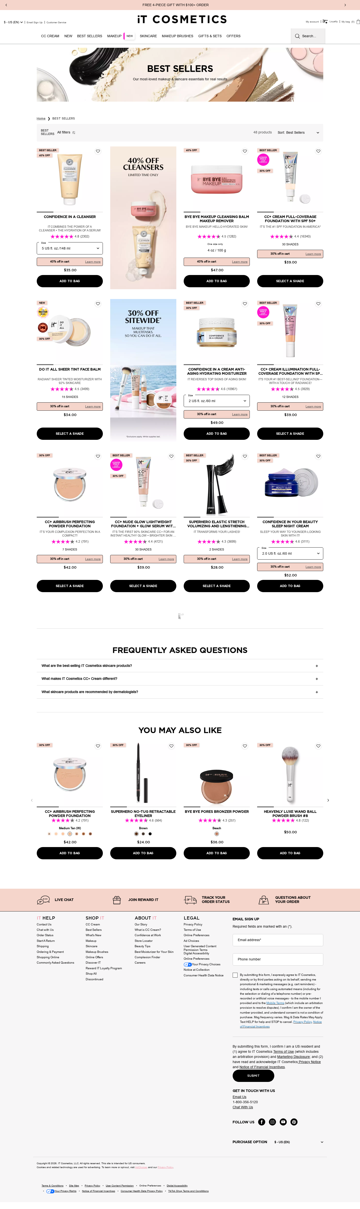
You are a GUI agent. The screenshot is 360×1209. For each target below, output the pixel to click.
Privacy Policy (193, 924)
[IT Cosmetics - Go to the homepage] (182, 19)
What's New (93, 935)
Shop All (91, 973)
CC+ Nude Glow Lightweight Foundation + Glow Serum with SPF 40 (143, 524)
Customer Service (56, 22)
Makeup (91, 941)
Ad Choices (191, 941)
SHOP (95, 918)
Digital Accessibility (196, 953)
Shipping (43, 946)
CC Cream (93, 924)
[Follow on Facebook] (261, 1121)
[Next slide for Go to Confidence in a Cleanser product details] (98, 179)
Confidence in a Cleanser (70, 217)
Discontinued (94, 979)
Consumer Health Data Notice (204, 975)
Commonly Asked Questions (55, 962)
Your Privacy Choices (206, 964)
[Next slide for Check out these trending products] (328, 800)
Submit (253, 1075)
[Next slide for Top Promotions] (345, 5)
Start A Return (46, 941)
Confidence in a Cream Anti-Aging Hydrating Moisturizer (217, 371)
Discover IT (93, 962)
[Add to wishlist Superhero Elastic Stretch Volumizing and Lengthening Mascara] (245, 456)
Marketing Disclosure (293, 1056)
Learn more (93, 262)
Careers (140, 962)
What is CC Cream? (148, 930)
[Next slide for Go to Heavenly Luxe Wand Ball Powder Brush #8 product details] (318, 774)
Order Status (45, 935)
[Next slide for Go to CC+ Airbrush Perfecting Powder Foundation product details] (98, 485)
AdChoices (141, 1167)
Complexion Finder (147, 957)
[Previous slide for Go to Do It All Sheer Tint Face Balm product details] (42, 332)
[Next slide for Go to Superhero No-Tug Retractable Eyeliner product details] (171, 774)
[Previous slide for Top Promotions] (6, 5)
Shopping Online (48, 957)
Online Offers (94, 957)
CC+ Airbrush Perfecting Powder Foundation (70, 524)
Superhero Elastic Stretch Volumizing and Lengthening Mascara (216, 524)
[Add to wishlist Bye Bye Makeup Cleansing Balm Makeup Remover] (245, 151)
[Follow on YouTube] (283, 1121)
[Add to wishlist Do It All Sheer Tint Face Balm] (98, 304)
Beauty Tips (142, 946)
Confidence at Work (148, 935)
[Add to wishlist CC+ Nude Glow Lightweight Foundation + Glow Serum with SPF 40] (171, 456)
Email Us (239, 1097)
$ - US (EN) (11, 22)
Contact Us (44, 924)
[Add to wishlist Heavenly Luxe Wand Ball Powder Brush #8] (318, 746)
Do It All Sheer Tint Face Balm (70, 369)
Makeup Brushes (97, 952)
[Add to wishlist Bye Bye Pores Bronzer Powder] (245, 746)
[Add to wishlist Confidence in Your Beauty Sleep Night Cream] (318, 456)
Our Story (141, 924)
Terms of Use (192, 930)
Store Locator (144, 941)
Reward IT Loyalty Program (104, 968)
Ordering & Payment (50, 952)
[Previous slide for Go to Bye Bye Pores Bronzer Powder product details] (188, 774)
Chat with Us (45, 930)
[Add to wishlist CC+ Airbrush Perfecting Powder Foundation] (98, 456)
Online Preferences (196, 935)
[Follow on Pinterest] (294, 1121)
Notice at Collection (197, 969)
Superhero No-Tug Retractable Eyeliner (143, 814)
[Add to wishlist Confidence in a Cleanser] (98, 151)
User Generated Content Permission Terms (200, 948)
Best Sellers (94, 930)
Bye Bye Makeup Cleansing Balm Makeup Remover (217, 219)
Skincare (91, 946)
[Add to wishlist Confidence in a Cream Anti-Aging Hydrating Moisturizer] (245, 304)
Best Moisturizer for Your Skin (154, 952)
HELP (46, 918)
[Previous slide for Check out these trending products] (32, 800)
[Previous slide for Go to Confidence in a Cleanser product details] (42, 179)
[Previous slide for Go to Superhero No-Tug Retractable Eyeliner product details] (115, 774)
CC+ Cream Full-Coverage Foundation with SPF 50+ (290, 219)
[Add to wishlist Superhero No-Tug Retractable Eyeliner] (171, 746)
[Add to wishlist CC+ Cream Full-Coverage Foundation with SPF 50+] (318, 151)
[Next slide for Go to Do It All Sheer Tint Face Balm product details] (98, 332)
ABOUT (146, 918)
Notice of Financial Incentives (262, 1067)
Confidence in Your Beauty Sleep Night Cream (290, 524)
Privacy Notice (309, 1062)
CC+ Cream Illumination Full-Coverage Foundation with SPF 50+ (290, 372)
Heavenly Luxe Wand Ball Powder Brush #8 (290, 814)
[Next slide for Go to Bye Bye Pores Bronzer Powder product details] (245, 774)
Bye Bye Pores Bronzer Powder (217, 812)
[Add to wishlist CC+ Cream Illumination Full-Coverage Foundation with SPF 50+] (318, 304)
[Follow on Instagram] (272, 1121)
